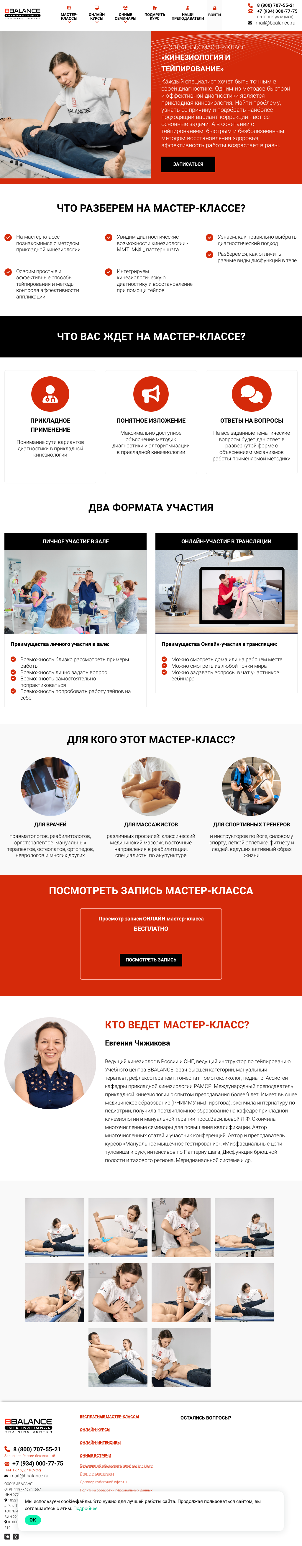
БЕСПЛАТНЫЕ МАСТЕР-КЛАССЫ (109, 1417)
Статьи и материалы (97, 1474)
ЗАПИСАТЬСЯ (188, 164)
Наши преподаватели (188, 16)
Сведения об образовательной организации (116, 1466)
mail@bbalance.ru (273, 23)
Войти (214, 15)
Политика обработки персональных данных (116, 1490)
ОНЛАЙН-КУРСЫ (95, 1430)
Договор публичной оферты (103, 1482)
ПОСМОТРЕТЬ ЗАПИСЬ (151, 960)
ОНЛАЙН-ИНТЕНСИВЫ (100, 1443)
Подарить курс (155, 16)
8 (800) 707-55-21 (276, 5)
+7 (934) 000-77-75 (277, 11)
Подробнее (85, 1508)
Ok (32, 1520)
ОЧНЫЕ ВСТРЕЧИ (95, 1456)
